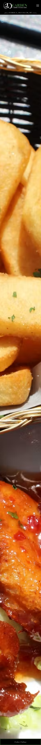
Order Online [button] (20, 742)
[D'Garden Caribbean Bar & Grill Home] (15, 5)
